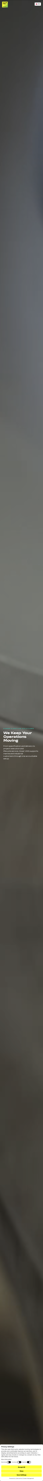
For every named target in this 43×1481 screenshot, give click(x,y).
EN (39, 4)
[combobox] (38, 4)
